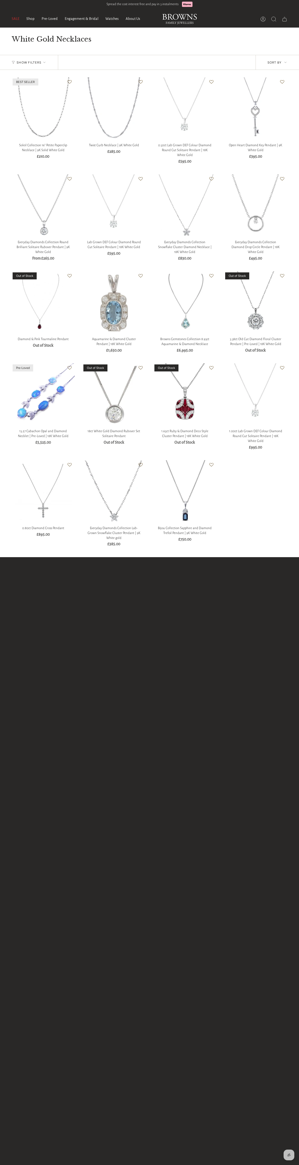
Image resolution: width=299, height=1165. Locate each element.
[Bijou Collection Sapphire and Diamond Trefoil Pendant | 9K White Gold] (185, 492)
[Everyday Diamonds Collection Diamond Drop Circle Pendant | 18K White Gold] (255, 206)
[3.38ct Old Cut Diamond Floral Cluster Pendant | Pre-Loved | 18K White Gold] (255, 303)
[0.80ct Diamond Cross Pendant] (43, 492)
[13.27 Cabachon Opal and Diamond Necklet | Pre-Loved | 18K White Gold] (43, 395)
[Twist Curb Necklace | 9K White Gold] (114, 109)
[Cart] (284, 19)
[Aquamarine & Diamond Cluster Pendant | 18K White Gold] (114, 303)
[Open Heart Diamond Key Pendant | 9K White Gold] (255, 109)
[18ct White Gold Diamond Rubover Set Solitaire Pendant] (114, 395)
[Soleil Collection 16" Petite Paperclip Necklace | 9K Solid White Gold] (43, 109)
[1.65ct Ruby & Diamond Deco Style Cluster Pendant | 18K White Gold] (185, 395)
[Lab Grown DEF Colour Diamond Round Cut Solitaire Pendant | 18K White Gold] (114, 206)
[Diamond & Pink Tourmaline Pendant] (43, 303)
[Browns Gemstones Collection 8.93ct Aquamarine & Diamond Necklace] (185, 303)
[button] (30, 19)
